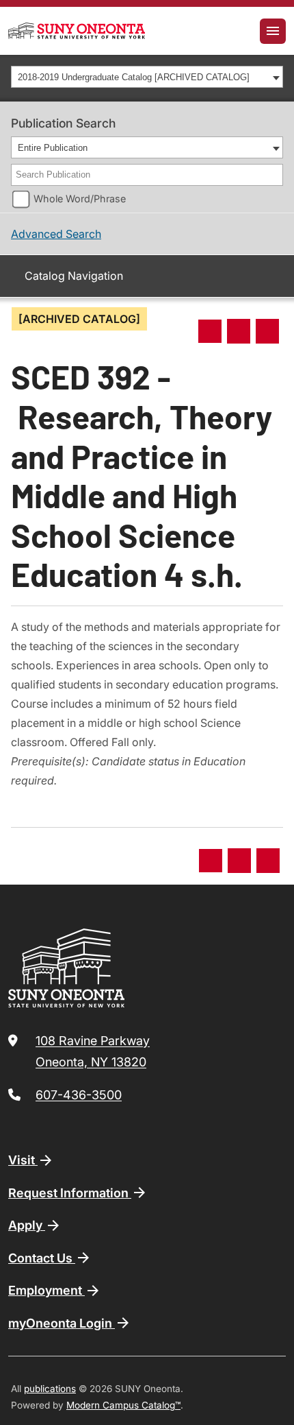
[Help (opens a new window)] (267, 331)
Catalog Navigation (74, 276)
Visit (23, 1160)
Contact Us (41, 1258)
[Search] (273, 175)
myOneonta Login (61, 1323)
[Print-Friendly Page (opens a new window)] (238, 331)
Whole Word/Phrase (80, 198)
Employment (46, 1290)
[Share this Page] (210, 331)
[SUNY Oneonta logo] (76, 30)
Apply (26, 1225)
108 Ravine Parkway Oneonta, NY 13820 (93, 1051)
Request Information (69, 1193)
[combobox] (147, 77)
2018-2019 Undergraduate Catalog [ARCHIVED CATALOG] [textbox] (134, 77)
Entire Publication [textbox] (53, 148)
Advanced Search (56, 234)
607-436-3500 (79, 1095)
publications (50, 1388)
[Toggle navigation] (273, 31)
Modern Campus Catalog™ (123, 1405)
